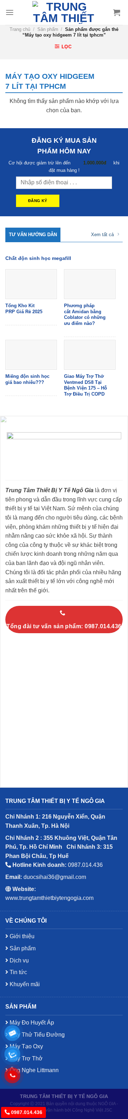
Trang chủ (20, 29)
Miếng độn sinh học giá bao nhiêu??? (27, 379)
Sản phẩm (47, 29)
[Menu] (9, 12)
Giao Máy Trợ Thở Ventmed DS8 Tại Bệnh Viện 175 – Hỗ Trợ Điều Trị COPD (85, 385)
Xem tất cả (102, 234)
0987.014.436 (26, 1112)
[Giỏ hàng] (116, 12)
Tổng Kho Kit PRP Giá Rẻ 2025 (23, 308)
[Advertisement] (64, 927)
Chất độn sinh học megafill (38, 258)
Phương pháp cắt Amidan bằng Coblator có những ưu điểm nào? (85, 314)
